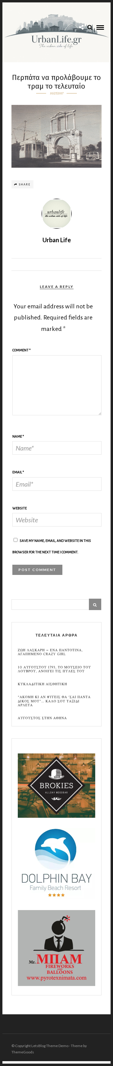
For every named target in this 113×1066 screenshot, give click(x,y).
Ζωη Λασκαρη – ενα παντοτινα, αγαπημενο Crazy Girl (50, 652)
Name (18, 436)
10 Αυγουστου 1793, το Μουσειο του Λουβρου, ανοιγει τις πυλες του (54, 669)
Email (18, 472)
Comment (21, 350)
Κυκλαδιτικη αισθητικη (42, 684)
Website (19, 508)
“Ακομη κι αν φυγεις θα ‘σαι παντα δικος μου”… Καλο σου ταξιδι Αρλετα (54, 701)
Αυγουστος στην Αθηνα (42, 718)
